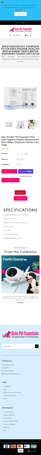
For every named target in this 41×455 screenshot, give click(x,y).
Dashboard (6, 386)
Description (20, 192)
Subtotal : (4, 159)
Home (3, 56)
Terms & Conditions (9, 424)
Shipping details (20, 198)
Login (5, 389)
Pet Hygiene (11, 56)
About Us (6, 427)
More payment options (26, 176)
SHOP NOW (20, 14)
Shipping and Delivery (9, 395)
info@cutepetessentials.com (12, 374)
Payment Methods (8, 415)
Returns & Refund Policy (10, 421)
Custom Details (8, 412)
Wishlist (23, 22)
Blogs (5, 430)
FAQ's (5, 398)
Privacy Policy (7, 418)
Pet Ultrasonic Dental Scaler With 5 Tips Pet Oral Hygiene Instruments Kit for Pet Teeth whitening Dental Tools (20, 298)
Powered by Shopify (33, 442)
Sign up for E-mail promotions (12, 392)
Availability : (5, 164)
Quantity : (4, 153)
